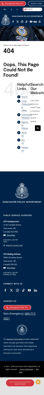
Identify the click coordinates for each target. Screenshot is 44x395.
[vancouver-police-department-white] (5, 15)
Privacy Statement (26, 369)
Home (5, 45)
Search (24, 97)
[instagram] (22, 22)
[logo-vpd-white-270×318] (22, 183)
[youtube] (29, 290)
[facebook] (13, 22)
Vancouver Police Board (14, 339)
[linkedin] (35, 290)
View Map (11, 235)
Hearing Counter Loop (14, 245)
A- (17, 9)
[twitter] (17, 22)
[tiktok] (26, 22)
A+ (5, 9)
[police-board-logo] (22, 325)
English (29, 9)
